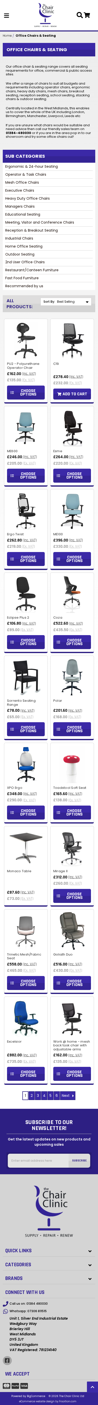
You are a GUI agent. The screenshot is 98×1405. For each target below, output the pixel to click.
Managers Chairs (20, 206)
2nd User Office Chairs (25, 262)
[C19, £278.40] (72, 340)
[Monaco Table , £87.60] (26, 847)
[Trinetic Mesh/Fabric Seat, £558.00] (26, 931)
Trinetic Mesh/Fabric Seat (24, 956)
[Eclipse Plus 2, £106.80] (26, 594)
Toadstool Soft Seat (69, 788)
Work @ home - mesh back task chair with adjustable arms (71, 1045)
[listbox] (73, 301)
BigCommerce (36, 1396)
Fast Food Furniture (22, 278)
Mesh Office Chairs (22, 182)
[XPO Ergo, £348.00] (26, 764)
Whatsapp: (28, 1311)
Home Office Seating (23, 246)
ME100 (58, 534)
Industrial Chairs (19, 238)
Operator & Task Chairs (25, 174)
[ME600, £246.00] (26, 427)
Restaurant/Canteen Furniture (32, 270)
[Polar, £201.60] (72, 677)
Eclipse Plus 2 (18, 618)
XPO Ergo (14, 788)
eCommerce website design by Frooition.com (47, 1401)
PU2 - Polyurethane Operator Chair (23, 366)
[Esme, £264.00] (72, 427)
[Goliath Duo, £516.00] (72, 931)
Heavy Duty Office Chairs (27, 198)
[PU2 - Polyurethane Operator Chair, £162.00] (26, 340)
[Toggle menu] (7, 15)
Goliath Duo (63, 955)
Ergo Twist (15, 534)
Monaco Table (19, 871)
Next (66, 1095)
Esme (57, 451)
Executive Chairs (19, 190)
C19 (56, 364)
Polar (57, 701)
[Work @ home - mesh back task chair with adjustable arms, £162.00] (72, 1018)
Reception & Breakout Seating (31, 230)
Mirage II (60, 871)
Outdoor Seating (19, 254)
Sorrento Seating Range (21, 702)
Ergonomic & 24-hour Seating (31, 166)
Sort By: (49, 301)
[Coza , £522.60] (72, 594)
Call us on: (29, 1303)
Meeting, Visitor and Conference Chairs (39, 222)
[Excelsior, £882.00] (26, 1018)
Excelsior (14, 1042)
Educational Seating (22, 214)
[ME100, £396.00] (72, 511)
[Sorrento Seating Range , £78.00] (26, 677)
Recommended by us (24, 285)
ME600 (12, 451)
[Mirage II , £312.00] (72, 847)
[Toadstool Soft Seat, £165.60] (72, 764)
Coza (57, 618)
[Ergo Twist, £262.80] (26, 511)
